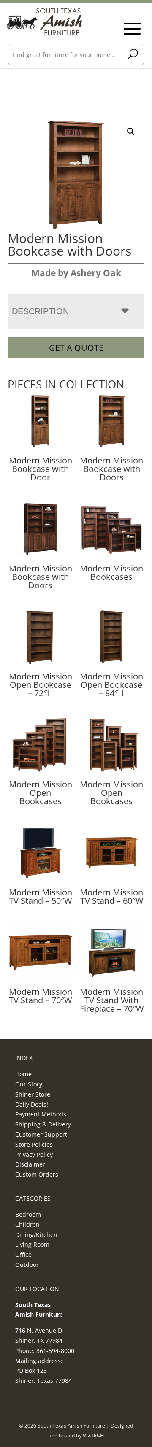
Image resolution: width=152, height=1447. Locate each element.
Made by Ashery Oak (76, 273)
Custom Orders (36, 1174)
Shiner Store (32, 1094)
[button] (130, 131)
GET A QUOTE (76, 347)
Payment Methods (40, 1114)
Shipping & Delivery (43, 1124)
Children (27, 1225)
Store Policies (34, 1144)
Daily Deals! (31, 1104)
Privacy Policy (34, 1155)
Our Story (28, 1084)
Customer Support (41, 1134)
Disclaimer (30, 1164)
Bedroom (28, 1214)
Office (23, 1254)
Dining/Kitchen (36, 1235)
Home (23, 1074)
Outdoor (27, 1265)
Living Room (32, 1244)
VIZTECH (93, 1435)
